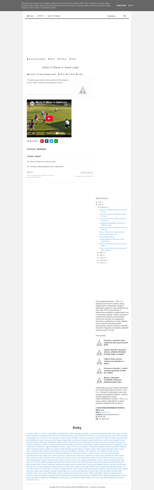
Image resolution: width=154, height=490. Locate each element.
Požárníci (67, 460)
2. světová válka (32, 433)
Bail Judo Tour (87, 433)
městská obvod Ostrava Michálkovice (64, 451)
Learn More (121, 5)
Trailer (75, 469)
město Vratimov (44, 451)
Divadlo (75, 438)
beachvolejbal (42, 436)
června (102, 263)
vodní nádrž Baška (49, 473)
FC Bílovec (71, 74)
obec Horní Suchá (54, 455)
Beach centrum (121, 433)
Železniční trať (114, 477)
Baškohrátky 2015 (108, 433)
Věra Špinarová (82, 471)
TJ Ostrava (55, 469)
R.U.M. (78, 460)
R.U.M (73, 460)
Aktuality (61, 433)
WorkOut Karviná (82, 473)
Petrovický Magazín (33, 460)
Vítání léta (102, 471)
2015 (100, 205)
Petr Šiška (81, 458)
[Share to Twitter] (51, 141)
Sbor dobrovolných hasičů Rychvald (107, 462)
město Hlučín (96, 449)
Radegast (84, 460)
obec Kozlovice (66, 455)
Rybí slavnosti (116, 460)
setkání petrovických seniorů (65, 464)
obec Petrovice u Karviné (82, 455)
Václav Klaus (38, 471)
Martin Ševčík (59, 449)
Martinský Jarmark (71, 449)
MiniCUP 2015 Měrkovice (99, 451)
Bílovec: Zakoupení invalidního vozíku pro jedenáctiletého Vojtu (41, 176)
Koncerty (29, 444)
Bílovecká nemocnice (87, 436)
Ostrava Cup (59, 458)
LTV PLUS (78, 447)
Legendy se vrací (121, 444)
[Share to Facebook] (47, 141)
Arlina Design (101, 487)
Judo (97, 442)
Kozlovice (45, 444)
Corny (97, 436)
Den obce (48, 438)
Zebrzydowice (75, 477)
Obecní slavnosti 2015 (47, 458)
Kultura (96, 444)
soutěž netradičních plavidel (47, 466)
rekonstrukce (93, 460)
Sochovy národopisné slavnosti (98, 464)
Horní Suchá (108, 440)
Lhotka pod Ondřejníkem (35, 447)
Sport (60, 466)
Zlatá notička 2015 (88, 477)
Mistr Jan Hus (114, 451)
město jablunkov (107, 449)
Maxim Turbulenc (84, 449)
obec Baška (43, 455)
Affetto (54, 433)
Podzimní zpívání (47, 460)
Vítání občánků (112, 471)
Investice (65, 442)
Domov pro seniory (85, 438)
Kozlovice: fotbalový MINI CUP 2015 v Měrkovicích (46, 167)
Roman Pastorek (104, 460)
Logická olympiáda (52, 447)
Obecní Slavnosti (32, 458)
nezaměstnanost (32, 455)
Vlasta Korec (38, 473)
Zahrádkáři (98, 473)
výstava (59, 473)
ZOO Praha (99, 477)
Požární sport (58, 460)
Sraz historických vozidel (71, 466)
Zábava (91, 473)
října (101, 253)
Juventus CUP (104, 442)
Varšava (59, 471)
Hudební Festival (119, 440)
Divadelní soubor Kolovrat (62, 438)
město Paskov (119, 449)
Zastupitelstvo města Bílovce (59, 477)
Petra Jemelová (91, 458)
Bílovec (62, 74)
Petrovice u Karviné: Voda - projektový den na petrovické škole (116, 342)
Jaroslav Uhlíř (90, 442)
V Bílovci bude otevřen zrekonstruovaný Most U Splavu (114, 361)
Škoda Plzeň (94, 466)
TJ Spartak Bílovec (65, 469)
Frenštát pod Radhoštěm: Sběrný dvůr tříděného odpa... (112, 224)
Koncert (122, 442)
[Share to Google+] (42, 141)
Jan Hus (82, 442)
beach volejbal (31, 436)
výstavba (66, 473)
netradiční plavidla (112, 453)
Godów (46, 440)
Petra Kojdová (103, 458)
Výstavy (72, 473)
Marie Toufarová (32, 449)
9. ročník (49, 433)
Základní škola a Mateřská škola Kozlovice (75, 475)
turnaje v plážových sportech (88, 469)
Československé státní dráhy (110, 436)
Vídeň (97, 471)
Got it (130, 5)
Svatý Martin (84, 466)
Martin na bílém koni (46, 449)
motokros (51, 453)
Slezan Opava (82, 464)
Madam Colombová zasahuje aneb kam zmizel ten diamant (104, 447)
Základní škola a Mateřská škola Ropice (106, 475)
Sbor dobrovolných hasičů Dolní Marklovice (78, 462)
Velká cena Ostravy (70, 471)
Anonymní (41, 149)
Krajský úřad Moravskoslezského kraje (63, 444)
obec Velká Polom (117, 455)
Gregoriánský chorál (69, 440)
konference (37, 444)
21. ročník (41, 433)
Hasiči (79, 440)
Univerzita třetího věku (114, 469)
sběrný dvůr (58, 462)
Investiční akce (73, 442)
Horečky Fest (98, 440)
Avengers (78, 433)
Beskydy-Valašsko (66, 436)
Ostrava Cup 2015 (71, 458)
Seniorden (51, 464)
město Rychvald (32, 451)
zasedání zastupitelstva (39, 477)
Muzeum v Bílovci (87, 453)
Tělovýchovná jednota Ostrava (110, 466)
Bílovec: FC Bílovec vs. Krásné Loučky (42, 162)
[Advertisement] (77, 37)
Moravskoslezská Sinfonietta (36, 453)
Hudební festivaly (32, 442)
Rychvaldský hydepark (107, 237)
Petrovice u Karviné (115, 458)
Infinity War (43, 442)
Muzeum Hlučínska (74, 453)
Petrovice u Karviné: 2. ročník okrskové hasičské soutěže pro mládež (115, 370)
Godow (41, 440)
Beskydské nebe (54, 436)
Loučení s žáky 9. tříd (66, 447)
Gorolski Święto (55, 440)
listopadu (103, 207)
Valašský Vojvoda (50, 471)
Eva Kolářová (97, 438)
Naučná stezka (99, 453)
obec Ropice (95, 455)
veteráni (91, 471)
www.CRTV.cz (105, 412)
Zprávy (106, 477)
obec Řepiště (105, 455)
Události (102, 469)
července (103, 260)
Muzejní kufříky (60, 453)
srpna (102, 258)
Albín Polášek (69, 433)
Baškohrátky (97, 433)
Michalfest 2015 (84, 451)
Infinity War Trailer (54, 442)
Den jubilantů (31, 438)
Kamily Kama (114, 442)
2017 (100, 202)
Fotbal (80, 74)
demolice (124, 436)
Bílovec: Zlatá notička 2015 (84, 176)
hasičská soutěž (87, 440)
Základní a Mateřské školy (50, 475)
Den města (41, 438)
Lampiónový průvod (107, 444)
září (101, 255)
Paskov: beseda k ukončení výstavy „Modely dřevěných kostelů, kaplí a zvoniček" (115, 352)
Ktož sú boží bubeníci (85, 444)
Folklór (113, 438)
